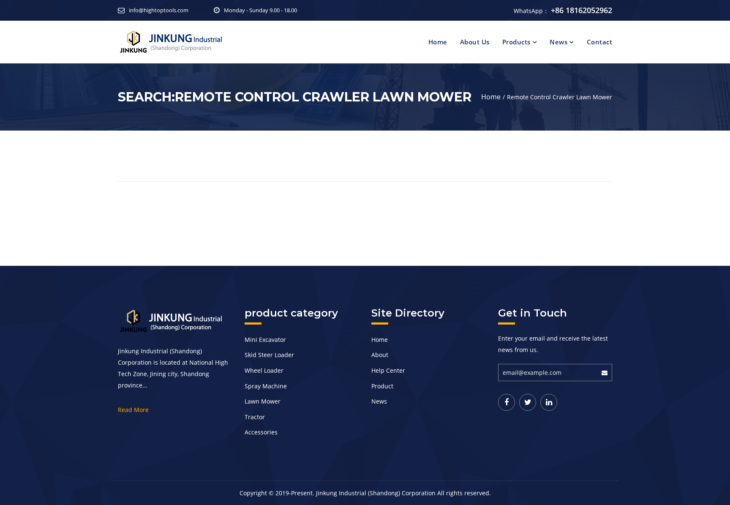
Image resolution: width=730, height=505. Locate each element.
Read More (133, 410)
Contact (600, 42)
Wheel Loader (264, 370)
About (379, 355)
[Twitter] (527, 402)
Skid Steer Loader (269, 355)
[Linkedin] (548, 402)
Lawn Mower (263, 401)
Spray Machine (266, 386)
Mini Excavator (265, 340)
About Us (475, 42)
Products (516, 42)
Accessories (261, 432)
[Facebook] (506, 402)
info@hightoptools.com (158, 10)
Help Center (388, 370)
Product (382, 386)
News (558, 42)
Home (437, 42)
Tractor (255, 417)
